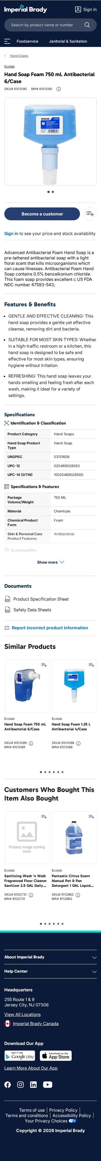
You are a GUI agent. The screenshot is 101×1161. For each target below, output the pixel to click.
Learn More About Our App (31, 1068)
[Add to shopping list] (44, 665)
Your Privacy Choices (46, 1120)
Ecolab (9, 66)
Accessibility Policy (72, 1115)
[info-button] (59, 89)
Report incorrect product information (50, 627)
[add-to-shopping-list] (90, 214)
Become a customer (42, 214)
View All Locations (22, 1014)
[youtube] (47, 1084)
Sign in (11, 233)
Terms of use (32, 1110)
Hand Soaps (19, 56)
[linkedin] (33, 1084)
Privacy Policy (63, 1110)
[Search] (87, 25)
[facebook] (7, 1084)
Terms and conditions (26, 1115)
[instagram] (20, 1084)
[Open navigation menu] (7, 41)
